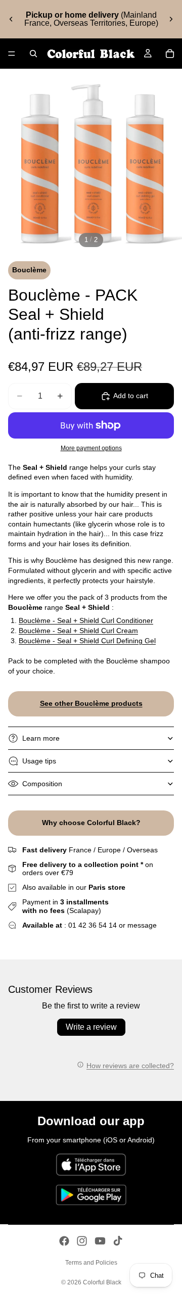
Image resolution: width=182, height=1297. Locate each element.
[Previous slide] (11, 19)
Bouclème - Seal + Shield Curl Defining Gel (87, 641)
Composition (42, 784)
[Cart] (170, 53)
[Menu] (11, 53)
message (142, 925)
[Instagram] (82, 1241)
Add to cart (130, 396)
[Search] (33, 53)
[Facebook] (64, 1241)
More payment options (91, 448)
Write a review (91, 1027)
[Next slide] (171, 19)
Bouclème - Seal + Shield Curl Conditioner (86, 620)
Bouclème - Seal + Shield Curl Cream (78, 631)
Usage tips (39, 761)
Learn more (41, 738)
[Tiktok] (118, 1241)
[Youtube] (100, 1241)
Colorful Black (102, 1282)
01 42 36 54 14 (92, 925)
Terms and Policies (91, 1262)
